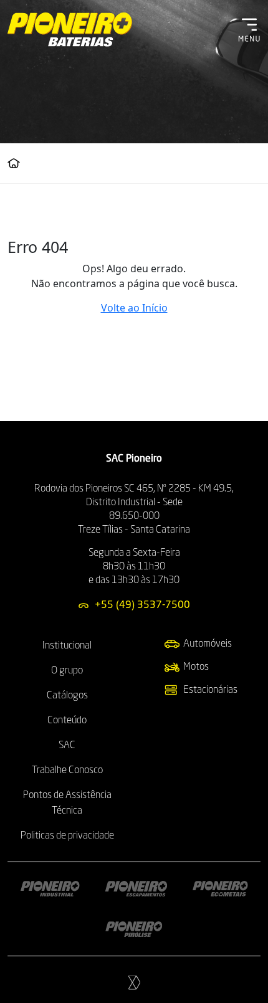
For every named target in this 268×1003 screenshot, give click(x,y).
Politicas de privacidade (67, 836)
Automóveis (207, 644)
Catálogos (67, 696)
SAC (67, 746)
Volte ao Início (134, 308)
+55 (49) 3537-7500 (142, 606)
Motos (196, 667)
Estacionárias (210, 690)
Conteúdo (67, 721)
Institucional (67, 646)
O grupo (67, 671)
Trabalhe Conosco (67, 771)
